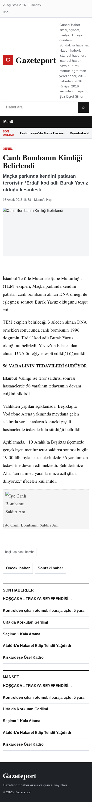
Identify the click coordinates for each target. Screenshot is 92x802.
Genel (8, 148)
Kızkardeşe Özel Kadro (23, 657)
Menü (8, 122)
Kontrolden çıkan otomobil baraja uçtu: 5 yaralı (44, 611)
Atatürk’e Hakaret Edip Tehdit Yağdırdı (37, 646)
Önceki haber (18, 568)
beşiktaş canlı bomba (19, 552)
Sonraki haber (50, 568)
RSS (6, 12)
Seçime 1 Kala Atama (21, 634)
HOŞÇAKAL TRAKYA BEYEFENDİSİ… (37, 599)
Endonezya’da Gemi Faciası (42, 133)
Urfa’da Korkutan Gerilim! (25, 622)
